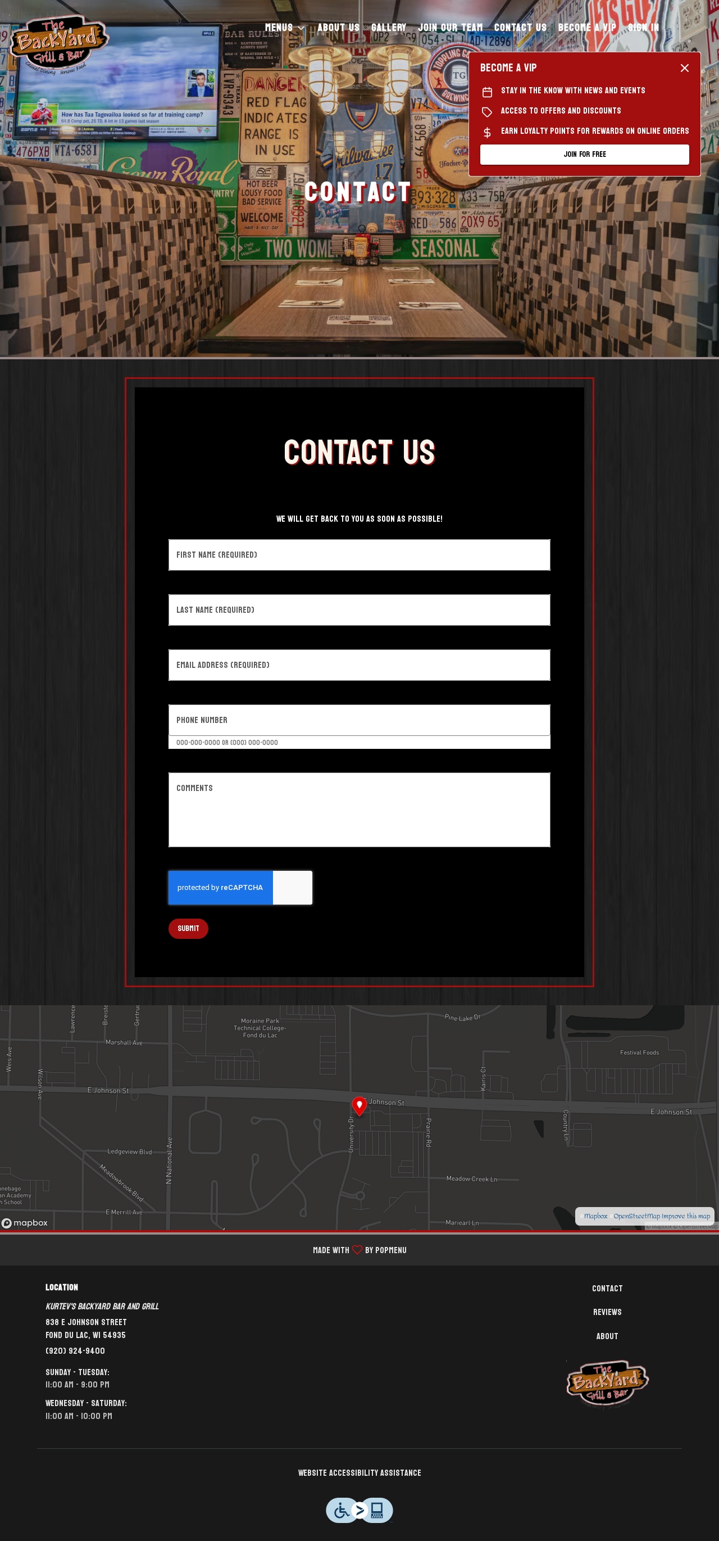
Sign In (643, 28)
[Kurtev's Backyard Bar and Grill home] (59, 45)
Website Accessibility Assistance (359, 1473)
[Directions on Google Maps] (359, 1117)
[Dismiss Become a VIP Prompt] (685, 68)
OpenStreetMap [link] (637, 1216)
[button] (286, 28)
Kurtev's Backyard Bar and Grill (608, 1385)
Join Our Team (450, 28)
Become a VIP (587, 28)
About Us (339, 28)
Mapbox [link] (596, 1216)
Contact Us (520, 28)
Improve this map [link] (686, 1216)
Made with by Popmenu (207, 1249)
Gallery (389, 28)
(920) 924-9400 (75, 1351)
